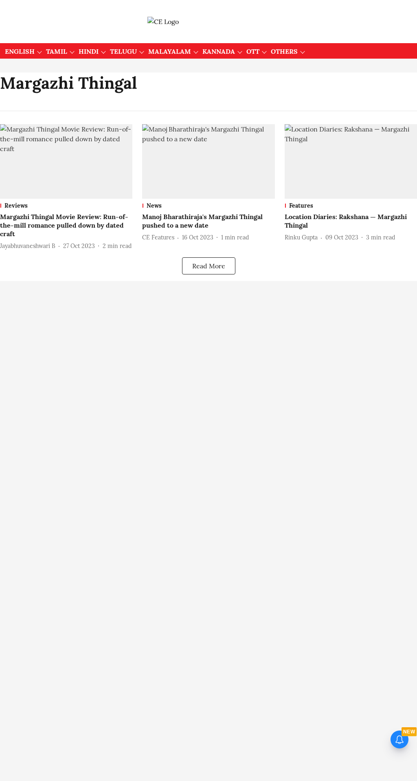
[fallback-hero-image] (66, 161)
